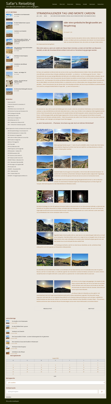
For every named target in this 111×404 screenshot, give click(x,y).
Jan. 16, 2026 (16, 57)
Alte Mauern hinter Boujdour (21, 55)
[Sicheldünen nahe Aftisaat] (9, 67)
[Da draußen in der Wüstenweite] (9, 17)
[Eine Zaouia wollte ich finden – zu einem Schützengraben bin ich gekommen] (9, 42)
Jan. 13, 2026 (16, 83)
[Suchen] (102, 392)
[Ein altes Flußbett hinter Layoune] (9, 25)
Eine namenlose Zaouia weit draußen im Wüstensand (23, 48)
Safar (45, 16)
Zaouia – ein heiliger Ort (20, 72)
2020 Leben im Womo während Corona (60, 16)
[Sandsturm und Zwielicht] (9, 33)
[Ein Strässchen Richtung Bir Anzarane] (9, 91)
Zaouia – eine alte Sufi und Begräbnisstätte (20, 81)
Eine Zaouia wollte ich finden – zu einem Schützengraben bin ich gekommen (22, 40)
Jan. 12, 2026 (16, 90)
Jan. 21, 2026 (16, 16)
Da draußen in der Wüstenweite (21, 14)
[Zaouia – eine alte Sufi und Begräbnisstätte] (9, 83)
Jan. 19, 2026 (16, 33)
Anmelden (8, 397)
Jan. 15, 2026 (16, 66)
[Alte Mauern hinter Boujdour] (9, 58)
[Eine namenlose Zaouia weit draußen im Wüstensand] (9, 50)
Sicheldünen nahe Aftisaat (20, 64)
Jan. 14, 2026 (16, 74)
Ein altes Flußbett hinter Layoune (22, 22)
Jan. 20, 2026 (16, 24)
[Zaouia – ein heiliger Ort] (9, 75)
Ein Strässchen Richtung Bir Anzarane (23, 89)
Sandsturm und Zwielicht (20, 31)
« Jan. (55, 376)
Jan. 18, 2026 (16, 43)
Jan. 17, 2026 (16, 50)
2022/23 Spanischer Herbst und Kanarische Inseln (83, 16)
